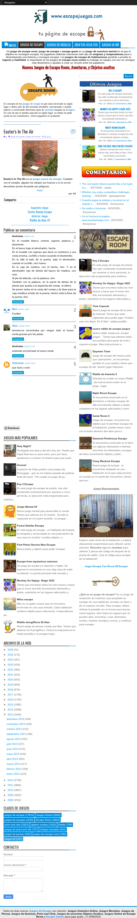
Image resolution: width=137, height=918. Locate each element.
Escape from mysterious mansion (37, 561)
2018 (10, 689)
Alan (15, 325)
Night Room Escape (115, 127)
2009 (10, 795)
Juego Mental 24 (27, 506)
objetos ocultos (39, 824)
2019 (10, 684)
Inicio (12, 45)
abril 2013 (13, 758)
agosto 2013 (14, 739)
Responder (18, 302)
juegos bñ (10, 838)
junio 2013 (13, 748)
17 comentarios (120, 104)
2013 (10, 714)
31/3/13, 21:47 (29, 346)
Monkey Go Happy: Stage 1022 (35, 580)
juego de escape (18, 137)
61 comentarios (120, 122)
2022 (10, 669)
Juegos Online (44, 815)
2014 (10, 709)
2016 (10, 699)
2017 (10, 694)
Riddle (61, 824)
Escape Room (44, 819)
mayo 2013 (13, 753)
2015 (10, 704)
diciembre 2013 (16, 719)
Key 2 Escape (25, 484)
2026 (10, 649)
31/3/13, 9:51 (29, 236)
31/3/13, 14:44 (23, 309)
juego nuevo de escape (47, 178)
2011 (10, 785)
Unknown (18, 363)
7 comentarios (120, 159)
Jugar (40, 190)
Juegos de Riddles (59, 44)
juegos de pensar (14, 834)
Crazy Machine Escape (106, 461)
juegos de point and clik (17, 829)
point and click (12, 824)
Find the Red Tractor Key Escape (115, 146)
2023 (10, 664)
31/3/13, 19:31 (24, 326)
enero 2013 (13, 773)
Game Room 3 (101, 415)
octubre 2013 (14, 729)
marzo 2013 (14, 763)
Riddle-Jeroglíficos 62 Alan (33, 622)
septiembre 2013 (16, 734)
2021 (10, 674)
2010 (10, 790)
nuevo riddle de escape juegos (111, 328)
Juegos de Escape (31, 44)
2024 (10, 659)
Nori (14, 309)
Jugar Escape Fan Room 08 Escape (106, 566)
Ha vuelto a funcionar (94, 208)
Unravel (21, 465)
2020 (10, 679)
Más (130, 104)
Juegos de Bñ (110, 44)
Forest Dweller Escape (30, 525)
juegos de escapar (14, 819)
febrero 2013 (14, 768)
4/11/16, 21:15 (30, 363)
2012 (10, 780)
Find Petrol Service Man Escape (36, 544)
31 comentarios (120, 141)
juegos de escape (33, 137)
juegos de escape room (46, 834)
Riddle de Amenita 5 (105, 374)
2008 (10, 800)
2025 (10, 654)
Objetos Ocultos (86, 44)
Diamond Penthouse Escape (110, 438)
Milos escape (25, 599)
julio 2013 (12, 743)
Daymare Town (101, 351)
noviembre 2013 (16, 724)
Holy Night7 (24, 446)
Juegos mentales (49, 829)
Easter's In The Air (19, 131)
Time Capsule (101, 306)
